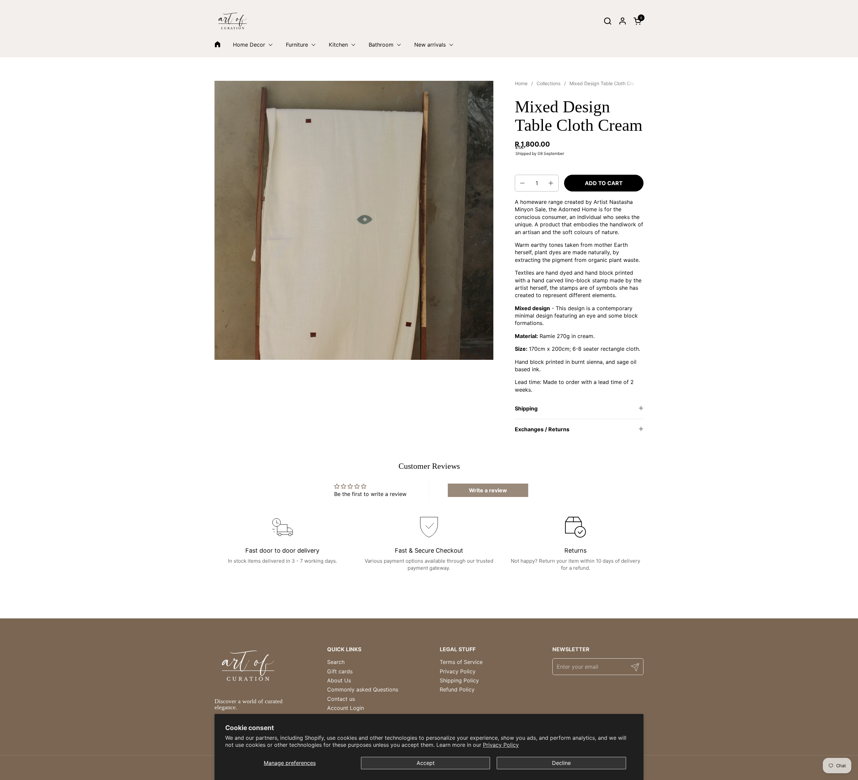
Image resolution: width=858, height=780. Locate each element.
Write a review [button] (488, 490)
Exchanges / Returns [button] (542, 429)
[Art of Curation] (232, 21)
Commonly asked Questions (362, 689)
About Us (339, 680)
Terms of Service (461, 662)
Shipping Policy (459, 680)
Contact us (341, 698)
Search (336, 662)
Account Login (345, 708)
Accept (426, 763)
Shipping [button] (526, 408)
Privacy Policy (501, 744)
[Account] (622, 21)
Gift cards (340, 671)
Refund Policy (457, 689)
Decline (561, 763)
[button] (607, 21)
